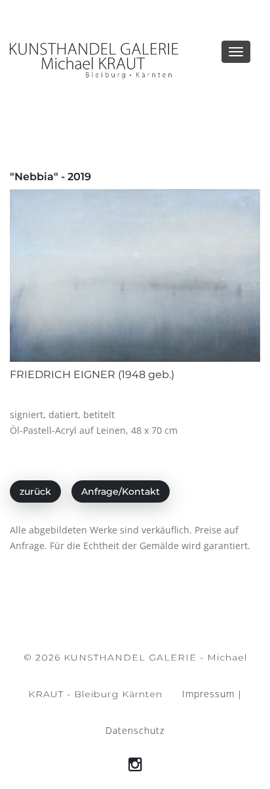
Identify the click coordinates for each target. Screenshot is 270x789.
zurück (35, 491)
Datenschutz (135, 730)
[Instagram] (135, 764)
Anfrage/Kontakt (120, 491)
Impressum (208, 693)
